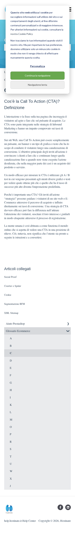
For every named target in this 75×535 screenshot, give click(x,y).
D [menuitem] (11, 360)
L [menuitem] (11, 412)
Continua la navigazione (37, 75)
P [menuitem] (10, 434)
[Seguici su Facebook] (60, 507)
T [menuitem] (11, 456)
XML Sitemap (11, 313)
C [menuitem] (11, 353)
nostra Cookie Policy (21, 33)
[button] (68, 323)
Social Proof (10, 276)
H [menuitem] (11, 390)
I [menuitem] (10, 397)
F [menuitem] (10, 375)
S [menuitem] (10, 449)
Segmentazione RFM (14, 303)
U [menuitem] (11, 464)
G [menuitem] (11, 382)
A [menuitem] (11, 338)
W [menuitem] (11, 471)
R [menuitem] (11, 441)
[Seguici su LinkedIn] (68, 507)
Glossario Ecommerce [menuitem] (18, 331)
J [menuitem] (10, 486)
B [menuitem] (11, 345)
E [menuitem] (11, 368)
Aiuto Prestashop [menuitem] (15, 323)
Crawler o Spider (12, 286)
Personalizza (37, 66)
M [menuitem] (11, 419)
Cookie (7, 294)
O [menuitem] (11, 427)
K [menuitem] (11, 404)
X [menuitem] (11, 478)
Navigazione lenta (37, 84)
